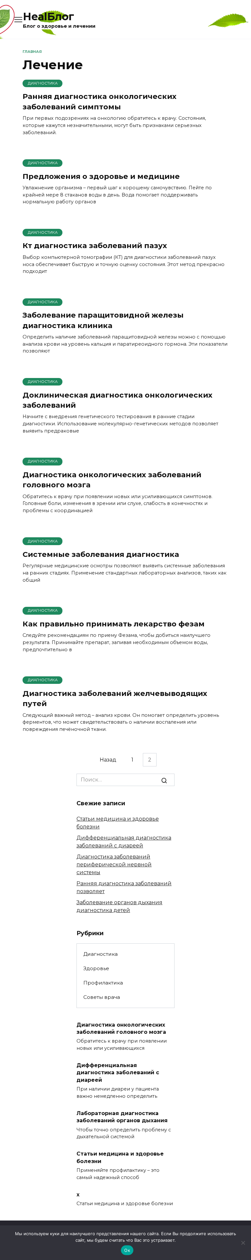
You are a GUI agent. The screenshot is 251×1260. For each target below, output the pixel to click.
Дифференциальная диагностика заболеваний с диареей (117, 1072)
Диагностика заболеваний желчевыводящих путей (115, 698)
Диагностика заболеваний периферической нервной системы (114, 864)
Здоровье (96, 968)
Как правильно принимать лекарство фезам (114, 623)
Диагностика (100, 954)
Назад (108, 760)
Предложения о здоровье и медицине (101, 176)
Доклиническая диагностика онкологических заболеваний (117, 400)
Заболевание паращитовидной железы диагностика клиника (103, 320)
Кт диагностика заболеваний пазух (95, 245)
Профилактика (103, 983)
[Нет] (243, 1242)
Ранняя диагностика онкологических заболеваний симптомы (99, 101)
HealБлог (48, 16)
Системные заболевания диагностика (101, 554)
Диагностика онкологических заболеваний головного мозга (112, 479)
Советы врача (101, 997)
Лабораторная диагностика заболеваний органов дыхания (122, 1116)
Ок (127, 1250)
